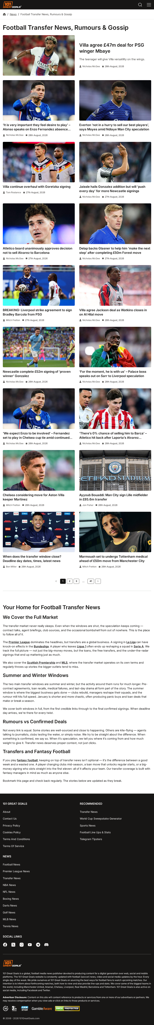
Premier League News (16, 871)
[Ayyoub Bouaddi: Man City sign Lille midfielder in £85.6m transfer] (115, 470)
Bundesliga (41, 646)
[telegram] (38, 944)
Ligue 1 (81, 646)
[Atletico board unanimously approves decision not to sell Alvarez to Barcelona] (39, 223)
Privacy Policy (11, 825)
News (13, 14)
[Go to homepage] (12, 4)
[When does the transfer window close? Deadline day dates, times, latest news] (39, 532)
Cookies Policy (12, 832)
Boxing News (11, 898)
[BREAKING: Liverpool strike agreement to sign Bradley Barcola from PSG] (39, 285)
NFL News (9, 891)
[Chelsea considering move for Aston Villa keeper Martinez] (39, 470)
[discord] (46, 944)
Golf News (9, 912)
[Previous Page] (56, 581)
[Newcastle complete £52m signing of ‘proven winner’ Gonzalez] (39, 347)
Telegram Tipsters (91, 839)
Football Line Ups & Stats (95, 832)
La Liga (131, 642)
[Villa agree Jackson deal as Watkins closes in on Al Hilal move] (115, 285)
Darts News (10, 905)
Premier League (19, 642)
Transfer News (88, 811)
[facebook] (5, 944)
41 (91, 581)
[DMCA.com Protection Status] (67, 1010)
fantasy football (27, 760)
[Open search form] (140, 4)
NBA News (9, 884)
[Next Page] (98, 581)
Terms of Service (13, 845)
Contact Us (10, 818)
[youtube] (30, 944)
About (6, 811)
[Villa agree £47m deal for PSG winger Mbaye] (39, 55)
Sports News (87, 825)
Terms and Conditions (16, 839)
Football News (11, 864)
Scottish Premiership (41, 662)
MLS (65, 662)
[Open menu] (149, 4)
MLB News (9, 919)
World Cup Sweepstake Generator (101, 818)
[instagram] (21, 944)
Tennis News (10, 926)
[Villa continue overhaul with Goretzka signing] (39, 162)
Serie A (139, 646)
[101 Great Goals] (77, 964)
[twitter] (13, 944)
